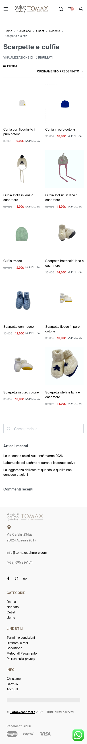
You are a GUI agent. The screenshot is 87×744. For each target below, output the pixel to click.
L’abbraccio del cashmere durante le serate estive (39, 462)
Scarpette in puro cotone (21, 392)
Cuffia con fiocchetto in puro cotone (19, 131)
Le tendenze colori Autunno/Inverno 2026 (33, 455)
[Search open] (60, 9)
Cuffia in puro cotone (60, 129)
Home (8, 31)
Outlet (40, 31)
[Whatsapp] (25, 578)
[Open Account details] (81, 9)
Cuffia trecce (12, 260)
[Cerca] (8, 428)
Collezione (24, 31)
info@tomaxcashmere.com (27, 553)
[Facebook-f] (8, 578)
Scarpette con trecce (18, 326)
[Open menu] (5, 9)
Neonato (54, 31)
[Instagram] (17, 578)
